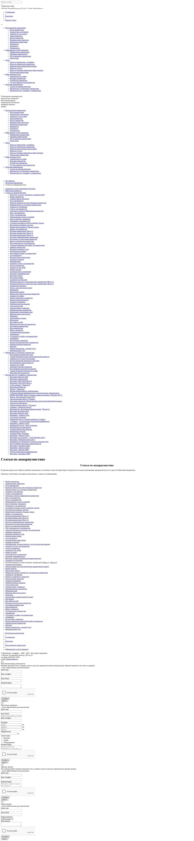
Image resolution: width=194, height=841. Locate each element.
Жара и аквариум (16, 330)
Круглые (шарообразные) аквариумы (24, 237)
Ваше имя (4, 670)
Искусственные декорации (20, 219)
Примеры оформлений (18, 54)
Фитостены (14, 58)
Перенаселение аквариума (15, 623)
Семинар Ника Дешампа (19, 433)
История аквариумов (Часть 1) (21, 231)
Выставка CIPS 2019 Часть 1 (21, 383)
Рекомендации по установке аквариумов (25, 205)
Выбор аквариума (17, 197)
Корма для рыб (15, 270)
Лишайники (14, 334)
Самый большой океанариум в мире (24, 371)
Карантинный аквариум (19, 300)
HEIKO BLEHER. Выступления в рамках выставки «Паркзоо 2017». (36, 395)
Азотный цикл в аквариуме (20, 272)
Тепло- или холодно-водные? (21, 288)
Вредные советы (16, 276)
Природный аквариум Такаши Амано (24, 227)
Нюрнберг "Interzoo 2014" (20, 423)
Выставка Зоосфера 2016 (19, 411)
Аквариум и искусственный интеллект (20, 189)
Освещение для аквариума (20, 221)
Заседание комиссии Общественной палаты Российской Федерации (36, 401)
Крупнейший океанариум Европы (23, 369)
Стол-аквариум (16, 255)
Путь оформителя (16, 201)
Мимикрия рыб (11, 591)
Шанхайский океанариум (19, 373)
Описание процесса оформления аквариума (26, 211)
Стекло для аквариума (18, 209)
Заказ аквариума (16, 36)
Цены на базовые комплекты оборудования (26, 70)
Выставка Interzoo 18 (18, 387)
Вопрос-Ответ (10, 20)
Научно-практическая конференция (23, 452)
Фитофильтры (15, 261)
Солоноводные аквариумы (15, 611)
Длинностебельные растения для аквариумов (27, 245)
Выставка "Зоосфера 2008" (20, 454)
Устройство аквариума (18, 80)
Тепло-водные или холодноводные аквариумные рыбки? (27, 567)
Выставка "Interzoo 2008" (19, 450)
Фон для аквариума (17, 213)
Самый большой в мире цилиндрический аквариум (29, 357)
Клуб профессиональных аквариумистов (25, 444)
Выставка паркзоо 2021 (19, 379)
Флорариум (14, 44)
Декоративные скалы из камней (22, 217)
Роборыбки (14, 290)
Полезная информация (14, 84)
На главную (9, 181)
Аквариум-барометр (17, 302)
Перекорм (13, 316)
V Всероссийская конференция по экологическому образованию (34, 393)
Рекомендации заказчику (19, 40)
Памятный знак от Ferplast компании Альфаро (27, 419)
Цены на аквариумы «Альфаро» (22, 62)
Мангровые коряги (17, 292)
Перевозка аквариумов (18, 42)
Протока (13, 346)
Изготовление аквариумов (15, 28)
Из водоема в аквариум (19, 340)
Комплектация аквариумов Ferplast (23, 66)
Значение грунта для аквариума (22, 263)
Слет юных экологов (18, 417)
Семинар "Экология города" (21, 407)
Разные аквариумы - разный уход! (23, 348)
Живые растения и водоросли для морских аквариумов (26, 573)
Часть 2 (53, 562)
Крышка (6, 738)
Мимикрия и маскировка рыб (21, 312)
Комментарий (6, 683)
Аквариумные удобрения (19, 308)
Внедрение (14, 320)
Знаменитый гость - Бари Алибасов (23, 425)
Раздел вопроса (7, 817)
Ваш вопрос (5, 821)
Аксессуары (5, 736)
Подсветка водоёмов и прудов (21, 225)
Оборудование (9, 742)
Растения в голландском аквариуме (23, 239)
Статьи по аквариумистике (20, 86)
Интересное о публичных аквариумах (24, 89)
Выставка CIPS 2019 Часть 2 (21, 381)
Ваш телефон (6, 674)
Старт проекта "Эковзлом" (20, 385)
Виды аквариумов (17, 30)
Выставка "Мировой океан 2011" (22, 440)
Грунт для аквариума (18, 215)
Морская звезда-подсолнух (20, 314)
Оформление (6, 731)
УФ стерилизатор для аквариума (22, 243)
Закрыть (4, 701)
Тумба (5, 740)
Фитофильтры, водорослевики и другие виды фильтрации (27, 544)
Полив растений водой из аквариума (24, 342)
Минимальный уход (17, 351)
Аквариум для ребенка (18, 207)
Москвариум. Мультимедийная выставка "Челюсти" (30, 409)
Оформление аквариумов (19, 52)
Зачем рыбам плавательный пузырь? (19, 597)
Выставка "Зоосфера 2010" (20, 446)
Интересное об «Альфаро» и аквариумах (25, 91)
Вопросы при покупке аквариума (23, 324)
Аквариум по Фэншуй (18, 280)
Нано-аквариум (11, 607)
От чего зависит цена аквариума (22, 82)
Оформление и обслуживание (16, 50)
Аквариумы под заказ (18, 76)
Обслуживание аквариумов (20, 56)
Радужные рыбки (16, 278)
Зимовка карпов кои (17, 247)
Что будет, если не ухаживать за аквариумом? (27, 195)
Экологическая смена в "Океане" (22, 399)
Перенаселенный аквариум (20, 344)
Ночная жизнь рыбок (18, 251)
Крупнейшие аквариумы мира (21, 355)
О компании (10, 12)
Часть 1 (46, 562)
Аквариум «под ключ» (18, 34)
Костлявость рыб (16, 322)
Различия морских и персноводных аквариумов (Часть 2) (32, 284)
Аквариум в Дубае (17, 365)
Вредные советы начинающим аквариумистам (23, 558)
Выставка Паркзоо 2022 (19, 377)
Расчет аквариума (16, 38)
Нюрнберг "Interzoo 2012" (20, 436)
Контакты (9, 16)
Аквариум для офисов (13, 575)
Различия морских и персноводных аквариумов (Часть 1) (32, 282)
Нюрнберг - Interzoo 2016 (19, 415)
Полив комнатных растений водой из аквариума (24, 621)
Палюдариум (15, 48)
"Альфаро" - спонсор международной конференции (30, 421)
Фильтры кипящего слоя (19, 249)
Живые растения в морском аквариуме (25, 294)
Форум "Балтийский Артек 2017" (23, 397)
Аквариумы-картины (18, 286)
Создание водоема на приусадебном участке (27, 223)
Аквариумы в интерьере (19, 32)
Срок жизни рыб (16, 306)
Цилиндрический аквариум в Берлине (24, 361)
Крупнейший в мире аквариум (21, 363)
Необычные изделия (17, 431)
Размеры (4, 722)
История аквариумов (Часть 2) (21, 233)
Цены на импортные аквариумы (22, 64)
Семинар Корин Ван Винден (21, 429)
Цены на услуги (16, 68)
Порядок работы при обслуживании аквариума (28, 203)
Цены (7, 60)
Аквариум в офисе (17, 296)
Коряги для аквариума (18, 229)
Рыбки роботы (11, 569)
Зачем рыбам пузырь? (18, 318)
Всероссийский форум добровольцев (24, 391)
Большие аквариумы (18, 78)
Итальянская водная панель (20, 427)
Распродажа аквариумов (19, 72)
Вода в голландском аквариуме (22, 241)
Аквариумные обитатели (19, 199)
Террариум (14, 46)
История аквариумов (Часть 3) (21, 235)
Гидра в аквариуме (17, 266)
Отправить (5, 698)
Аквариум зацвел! (17, 259)
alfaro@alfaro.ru (12, 659)
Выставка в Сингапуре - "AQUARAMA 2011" (27, 438)
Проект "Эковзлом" (17, 389)
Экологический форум (18, 403)
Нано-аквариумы (16, 328)
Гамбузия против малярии (20, 304)
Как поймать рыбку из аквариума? (23, 253)
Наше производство (13, 74)
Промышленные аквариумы (20, 310)
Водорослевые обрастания (20, 257)
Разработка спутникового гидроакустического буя (29, 442)
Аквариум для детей (17, 268)
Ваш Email (5, 678)
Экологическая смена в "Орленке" (23, 405)
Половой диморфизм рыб (19, 274)
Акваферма (14, 338)
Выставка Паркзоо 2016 (19, 413)
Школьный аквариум (13, 191)
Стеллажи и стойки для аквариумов (23, 336)
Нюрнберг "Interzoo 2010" (20, 448)
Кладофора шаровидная (19, 326)
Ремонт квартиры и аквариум (21, 298)
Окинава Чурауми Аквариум (21, 367)
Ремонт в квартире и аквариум (17, 577)
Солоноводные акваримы (20, 332)
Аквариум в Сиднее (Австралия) (22, 359)
